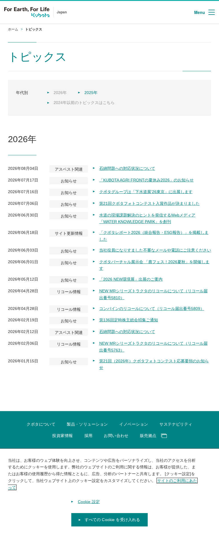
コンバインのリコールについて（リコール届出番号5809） (151, 308)
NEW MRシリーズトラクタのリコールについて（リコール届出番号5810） (153, 294)
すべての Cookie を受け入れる (112, 519)
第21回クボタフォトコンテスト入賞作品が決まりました (149, 203)
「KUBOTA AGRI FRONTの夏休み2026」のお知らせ (146, 180)
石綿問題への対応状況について (127, 168)
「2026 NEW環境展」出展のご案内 (131, 279)
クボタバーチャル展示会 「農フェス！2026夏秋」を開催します (154, 265)
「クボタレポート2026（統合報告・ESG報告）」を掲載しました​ (153, 236)
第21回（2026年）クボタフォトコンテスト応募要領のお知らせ (154, 364)
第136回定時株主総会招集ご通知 (128, 320)
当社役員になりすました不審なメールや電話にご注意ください (155, 250)
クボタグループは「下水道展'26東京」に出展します (145, 191)
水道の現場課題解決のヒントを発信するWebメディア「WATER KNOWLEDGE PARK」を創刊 (147, 218)
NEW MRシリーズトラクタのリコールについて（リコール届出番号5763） (153, 346)
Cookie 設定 (89, 501)
